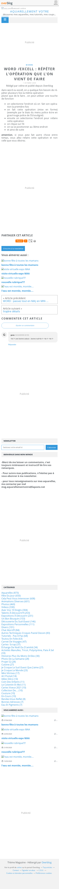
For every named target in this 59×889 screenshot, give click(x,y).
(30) (20, 656)
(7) (12, 701)
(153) (13, 618)
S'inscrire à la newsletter (13, 248)
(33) (27, 652)
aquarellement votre (29, 11)
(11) (12, 681)
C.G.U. (41, 870)
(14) (9, 676)
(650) (11, 595)
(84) (10, 630)
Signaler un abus (29, 870)
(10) (13, 687)
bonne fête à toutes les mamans (19, 724)
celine (19, 867)
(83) (25, 633)
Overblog (47, 862)
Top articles (47, 867)
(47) (13, 641)
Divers (29, 65)
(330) (8, 607)
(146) (18, 621)
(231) (17, 615)
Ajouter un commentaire (25, 326)
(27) (7, 664)
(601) (15, 601)
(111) (17, 624)
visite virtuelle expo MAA (15, 738)
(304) (14, 610)
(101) (7, 627)
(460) (8, 604)
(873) (10, 592)
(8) (13, 699)
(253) (15, 612)
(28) (15, 658)
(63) (11, 638)
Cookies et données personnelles (19, 873)
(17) (10, 673)
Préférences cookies (44, 873)
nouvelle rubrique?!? (13, 751)
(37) (10, 644)
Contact (16, 870)
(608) (18, 598)
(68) (14, 635)
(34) (19, 647)
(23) (14, 670)
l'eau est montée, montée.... (17, 765)
